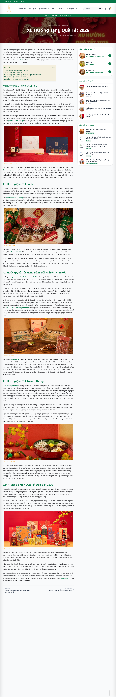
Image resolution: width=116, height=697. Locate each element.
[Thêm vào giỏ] (109, 55)
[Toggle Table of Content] (52, 67)
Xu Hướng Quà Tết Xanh (13, 72)
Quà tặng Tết (72, 9)
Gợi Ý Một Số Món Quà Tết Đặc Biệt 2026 (19, 79)
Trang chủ (51, 25)
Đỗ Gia (21, 60)
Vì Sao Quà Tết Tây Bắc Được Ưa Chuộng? (95, 130)
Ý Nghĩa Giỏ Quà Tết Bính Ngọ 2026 (96, 86)
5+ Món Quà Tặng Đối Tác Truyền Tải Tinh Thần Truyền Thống (98, 137)
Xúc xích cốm (90, 71)
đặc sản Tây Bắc (16, 252)
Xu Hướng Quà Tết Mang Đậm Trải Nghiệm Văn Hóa (23, 75)
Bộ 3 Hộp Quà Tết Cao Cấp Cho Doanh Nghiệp (97, 115)
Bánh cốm (89, 63)
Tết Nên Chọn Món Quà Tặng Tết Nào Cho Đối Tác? (97, 93)
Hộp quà (32, 9)
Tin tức (16, 1)
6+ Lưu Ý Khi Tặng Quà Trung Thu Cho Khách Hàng (97, 153)
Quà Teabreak (44, 9)
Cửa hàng (22, 9)
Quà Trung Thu (58, 9)
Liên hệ (22, 1)
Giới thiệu (8, 1)
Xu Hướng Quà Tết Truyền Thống (16, 77)
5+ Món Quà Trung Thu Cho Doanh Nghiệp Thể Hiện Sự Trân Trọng (96, 145)
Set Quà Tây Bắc (91, 54)
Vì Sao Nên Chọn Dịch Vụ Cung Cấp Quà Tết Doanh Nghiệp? (98, 101)
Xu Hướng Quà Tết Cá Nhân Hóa (18, 70)
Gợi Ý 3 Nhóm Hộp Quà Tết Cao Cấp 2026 (98, 108)
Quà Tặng (65, 25)
